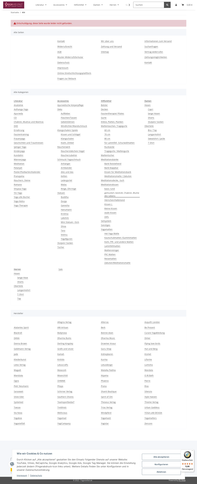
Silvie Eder (19, 396)
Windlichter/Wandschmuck (74, 126)
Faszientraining (21, 134)
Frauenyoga (19, 138)
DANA (16, 338)
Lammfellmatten (112, 246)
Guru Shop (106, 348)
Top (19, 298)
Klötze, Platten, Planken (112, 121)
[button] (127, 5)
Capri (150, 109)
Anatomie (18, 105)
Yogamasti (106, 418)
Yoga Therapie (21, 205)
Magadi (17, 370)
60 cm (107, 130)
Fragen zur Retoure (66, 78)
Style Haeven (151, 396)
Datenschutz (36, 475)
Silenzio (148, 391)
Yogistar (105, 423)
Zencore (148, 423)
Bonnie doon (107, 332)
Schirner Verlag (64, 391)
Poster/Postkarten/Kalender (27, 172)
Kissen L (108, 204)
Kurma (104, 359)
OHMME (61, 380)
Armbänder (66, 167)
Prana (104, 386)
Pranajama (19, 176)
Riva (147, 386)
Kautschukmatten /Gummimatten (120, 237)
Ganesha (65, 205)
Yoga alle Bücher (22, 197)
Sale (61, 269)
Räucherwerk (63, 147)
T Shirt (151, 142)
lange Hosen (154, 113)
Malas (64, 184)
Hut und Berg (151, 348)
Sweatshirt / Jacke (156, 138)
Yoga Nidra (19, 201)
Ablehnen (161, 472)
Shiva (63, 226)
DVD (16, 126)
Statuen (61, 192)
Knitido (60, 359)
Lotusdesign (107, 364)
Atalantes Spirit (21, 327)
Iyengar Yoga (20, 147)
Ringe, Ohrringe (68, 188)
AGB (59, 51)
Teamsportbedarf (65, 402)
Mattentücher (107, 155)
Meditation (19, 163)
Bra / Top (152, 130)
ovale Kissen (110, 212)
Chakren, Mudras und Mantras (29, 121)
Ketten (64, 176)
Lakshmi (65, 218)
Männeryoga (20, 159)
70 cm (107, 134)
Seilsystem (106, 221)
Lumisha (149, 364)
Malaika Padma (108, 370)
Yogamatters (151, 418)
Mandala (149, 370)
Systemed (18, 402)
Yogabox (18, 418)
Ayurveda (18, 113)
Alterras (105, 322)
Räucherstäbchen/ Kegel (73, 151)
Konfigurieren (161, 464)
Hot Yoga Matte (111, 233)
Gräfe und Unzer (65, 348)
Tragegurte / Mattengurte (116, 151)
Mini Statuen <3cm (70, 222)
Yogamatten (106, 229)
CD (15, 117)
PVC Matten (110, 254)
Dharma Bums (64, 338)
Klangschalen (67, 138)
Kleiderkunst (20, 359)
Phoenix (105, 380)
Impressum (22, 475)
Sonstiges (105, 225)
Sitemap (105, 51)
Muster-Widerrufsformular (70, 57)
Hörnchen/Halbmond (114, 200)
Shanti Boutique (109, 391)
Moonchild (62, 375)
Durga (64, 201)
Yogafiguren (66, 238)
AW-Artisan (62, 327)
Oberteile (149, 126)
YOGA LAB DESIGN (153, 412)
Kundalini (18, 155)
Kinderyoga (19, 151)
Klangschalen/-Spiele (67, 130)
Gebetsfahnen (68, 121)
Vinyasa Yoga (20, 188)
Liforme (148, 359)
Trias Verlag (106, 407)
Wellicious (62, 412)
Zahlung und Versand (111, 46)
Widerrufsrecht (64, 46)
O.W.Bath (149, 375)
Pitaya (60, 386)
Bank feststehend (112, 163)
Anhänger (65, 163)
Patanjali (18, 167)
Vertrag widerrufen (154, 51)
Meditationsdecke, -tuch (112, 180)
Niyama (104, 375)
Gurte (103, 117)
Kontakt (61, 41)
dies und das (67, 172)
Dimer (147, 338)
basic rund (109, 188)
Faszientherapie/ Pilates (112, 113)
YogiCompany (64, 423)
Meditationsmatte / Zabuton (118, 176)
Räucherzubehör (69, 155)
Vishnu (64, 234)
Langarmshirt (154, 134)
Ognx (16, 380)
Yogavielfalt (19, 423)
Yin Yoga (18, 192)
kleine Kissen (110, 208)
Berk (103, 327)
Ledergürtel (66, 180)
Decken (104, 109)
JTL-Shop (182, 480)
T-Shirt (20, 294)
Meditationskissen (110, 184)
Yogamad (61, 418)
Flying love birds (152, 343)
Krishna (64, 213)
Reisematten (110, 258)
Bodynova (62, 332)
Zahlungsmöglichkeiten (156, 57)
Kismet (148, 354)
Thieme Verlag (151, 402)
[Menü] (192, 451)
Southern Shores (65, 396)
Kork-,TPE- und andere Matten (119, 241)
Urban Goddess (152, 407)
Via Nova (18, 412)
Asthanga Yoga (21, 109)
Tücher (60, 247)
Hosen (148, 105)
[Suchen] (167, 5)
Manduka (18, 375)
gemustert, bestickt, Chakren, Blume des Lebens (121, 194)
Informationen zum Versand (158, 41)
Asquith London (152, 322)
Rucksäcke (109, 147)
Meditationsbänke (109, 159)
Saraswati (18, 391)
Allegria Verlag (64, 322)
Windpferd (106, 412)
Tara (63, 230)
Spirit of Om (107, 396)
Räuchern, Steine (22, 180)
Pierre (147, 380)
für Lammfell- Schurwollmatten (119, 142)
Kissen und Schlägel (70, 134)
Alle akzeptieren (161, 457)
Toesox (17, 407)
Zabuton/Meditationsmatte (117, 262)
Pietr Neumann (21, 386)
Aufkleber (65, 113)
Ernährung (19, 130)
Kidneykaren (107, 354)
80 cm (107, 138)
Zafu (106, 216)
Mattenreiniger (111, 250)
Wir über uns (107, 41)
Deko (59, 109)
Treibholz (61, 407)
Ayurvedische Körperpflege (70, 105)
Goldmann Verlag (22, 348)
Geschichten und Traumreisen (28, 142)
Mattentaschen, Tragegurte (114, 126)
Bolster (104, 105)
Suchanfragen (151, 46)
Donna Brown (20, 343)
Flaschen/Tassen (69, 117)
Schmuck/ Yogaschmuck (68, 159)
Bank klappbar (111, 167)
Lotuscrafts (62, 364)
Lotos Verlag (20, 364)
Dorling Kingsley (65, 343)
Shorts (151, 117)
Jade (16, 354)
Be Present (150, 327)
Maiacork (61, 370)
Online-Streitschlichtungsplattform (74, 73)
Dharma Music (108, 338)
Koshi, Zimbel (67, 142)
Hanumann (66, 209)
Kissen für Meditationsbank (117, 172)
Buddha (65, 197)
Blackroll (18, 332)
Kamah (60, 354)
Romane (18, 184)
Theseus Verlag (108, 402)
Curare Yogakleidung (155, 332)
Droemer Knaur (108, 343)
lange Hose (22, 277)
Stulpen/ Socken (65, 243)
